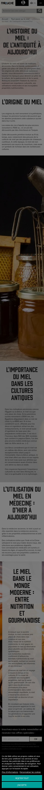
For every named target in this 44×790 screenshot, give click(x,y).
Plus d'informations (10, 772)
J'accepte (22, 785)
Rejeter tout (22, 778)
